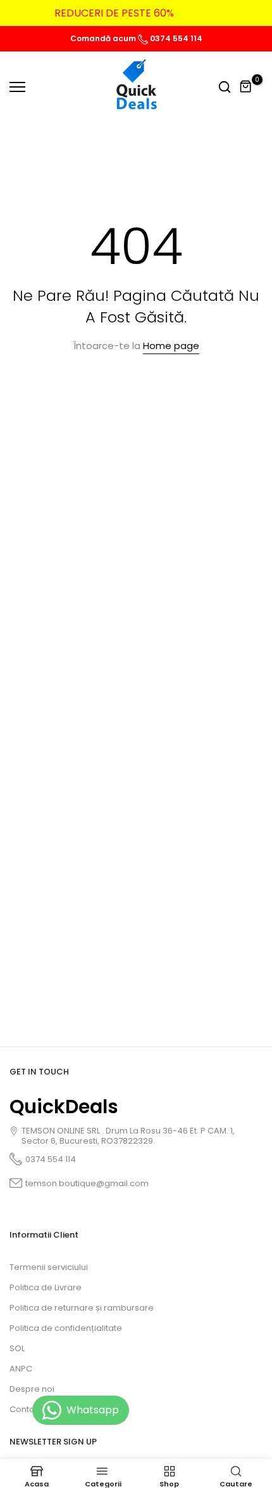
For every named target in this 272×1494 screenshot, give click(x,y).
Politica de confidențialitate (65, 1328)
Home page (171, 345)
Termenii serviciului (48, 1267)
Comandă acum (104, 38)
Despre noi (31, 1389)
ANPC (20, 1369)
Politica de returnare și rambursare (81, 1308)
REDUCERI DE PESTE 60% (114, 13)
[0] (246, 87)
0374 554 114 (175, 38)
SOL (17, 1348)
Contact (25, 1409)
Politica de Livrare (45, 1287)
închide (243, 13)
